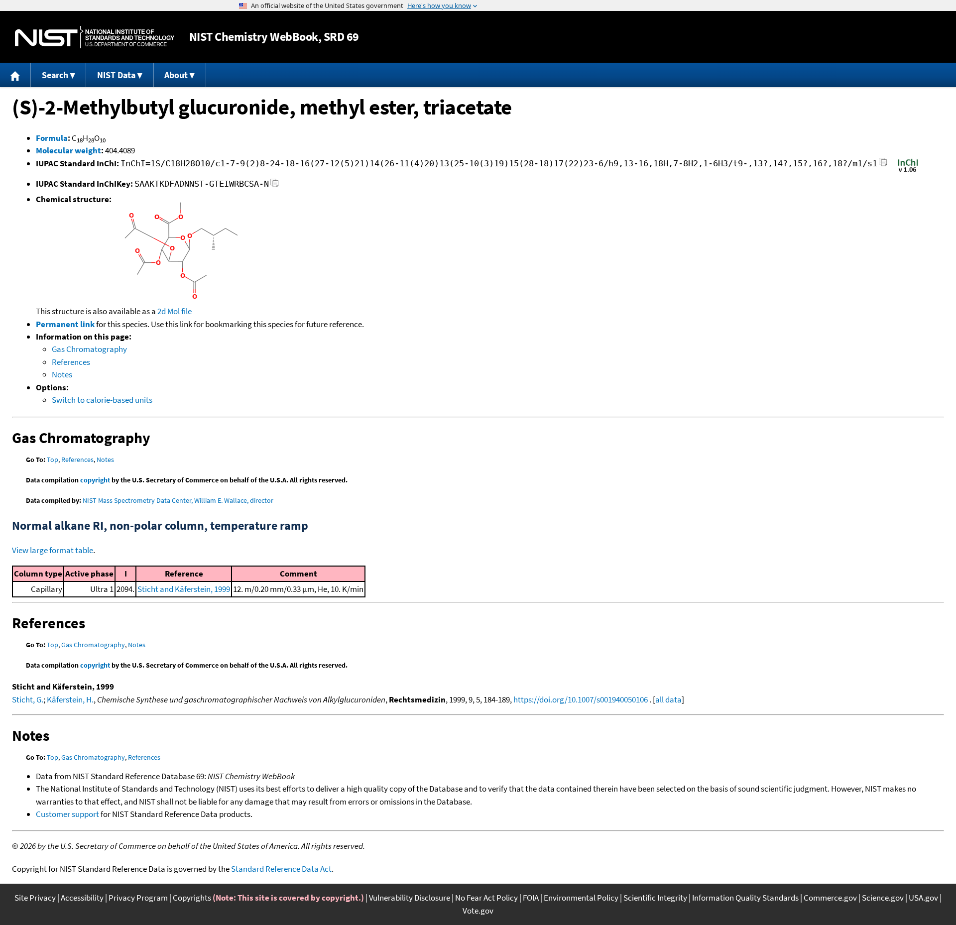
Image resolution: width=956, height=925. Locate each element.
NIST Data (116, 75)
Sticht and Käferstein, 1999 (183, 588)
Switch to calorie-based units (102, 399)
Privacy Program (138, 897)
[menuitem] (15, 75)
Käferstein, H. (70, 699)
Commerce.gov (830, 897)
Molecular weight (68, 150)
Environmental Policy (581, 897)
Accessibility (82, 897)
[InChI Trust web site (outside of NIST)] (908, 171)
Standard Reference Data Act (281, 868)
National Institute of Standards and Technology (94, 37)
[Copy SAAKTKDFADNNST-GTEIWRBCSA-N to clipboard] (274, 185)
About (176, 75)
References (71, 361)
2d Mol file (174, 311)
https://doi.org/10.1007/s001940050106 (580, 699)
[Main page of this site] (15, 75)
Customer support (67, 814)
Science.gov (883, 897)
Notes (62, 374)
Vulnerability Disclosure (409, 897)
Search (55, 75)
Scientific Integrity (655, 897)
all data (668, 699)
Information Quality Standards (745, 897)
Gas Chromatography (89, 349)
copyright (95, 479)
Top (52, 459)
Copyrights (192, 897)
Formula (52, 137)
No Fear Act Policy (486, 897)
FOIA (531, 897)
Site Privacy (35, 897)
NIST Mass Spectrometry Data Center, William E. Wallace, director (178, 500)
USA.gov (923, 897)
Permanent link (65, 324)
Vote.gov (478, 910)
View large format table (52, 550)
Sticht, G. (27, 699)
